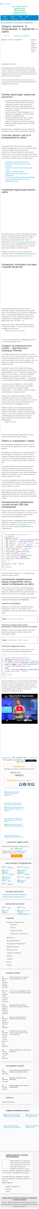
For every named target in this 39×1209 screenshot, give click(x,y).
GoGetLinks (5, 878)
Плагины (13, 927)
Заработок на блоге (13, 946)
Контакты (5, 19)
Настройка (13, 924)
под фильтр (21, 242)
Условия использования (19, 1199)
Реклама (23, 19)
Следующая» (33, 757)
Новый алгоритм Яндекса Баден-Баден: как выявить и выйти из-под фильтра (13, 820)
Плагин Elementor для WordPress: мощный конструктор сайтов (19, 1071)
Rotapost (4, 872)
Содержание (22, 1198)
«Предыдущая (6, 757)
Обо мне (12, 16)
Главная (4, 16)
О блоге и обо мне (13, 1198)
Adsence (4, 912)
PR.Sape (10, 867)
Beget (9, 402)
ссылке (12, 484)
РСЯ (24, 908)
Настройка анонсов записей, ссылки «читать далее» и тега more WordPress (18, 1032)
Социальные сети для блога (19, 933)
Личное (9, 962)
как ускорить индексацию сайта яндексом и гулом (17, 255)
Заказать (16, 856)
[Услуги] (5, 1190)
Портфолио (14, 19)
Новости (9, 965)
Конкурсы (9, 956)
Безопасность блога (16, 930)
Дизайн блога (11, 937)
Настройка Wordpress (13, 940)
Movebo (11, 874)
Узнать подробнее (19, 852)
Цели (26, 16)
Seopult (26, 867)
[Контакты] (5, 1188)
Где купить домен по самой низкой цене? (14, 896)
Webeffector (21, 872)
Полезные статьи (12, 949)
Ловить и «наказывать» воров (14, 171)
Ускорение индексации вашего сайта (16, 162)
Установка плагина (7, 384)
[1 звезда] (16, 758)
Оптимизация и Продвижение (23, 22)
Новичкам (10, 959)
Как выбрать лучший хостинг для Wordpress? (15, 894)
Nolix (8, 908)
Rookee (27, 874)
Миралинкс (20, 882)
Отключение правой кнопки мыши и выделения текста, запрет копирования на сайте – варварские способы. (20, 179)
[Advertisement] (20, 89)
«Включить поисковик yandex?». (17, 392)
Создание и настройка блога (15, 922)
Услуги (20, 16)
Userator (27, 877)
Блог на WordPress (7, 22)
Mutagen (10, 884)
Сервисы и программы (14, 953)
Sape (9, 881)
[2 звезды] (23, 758)
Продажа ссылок (22, 913)
